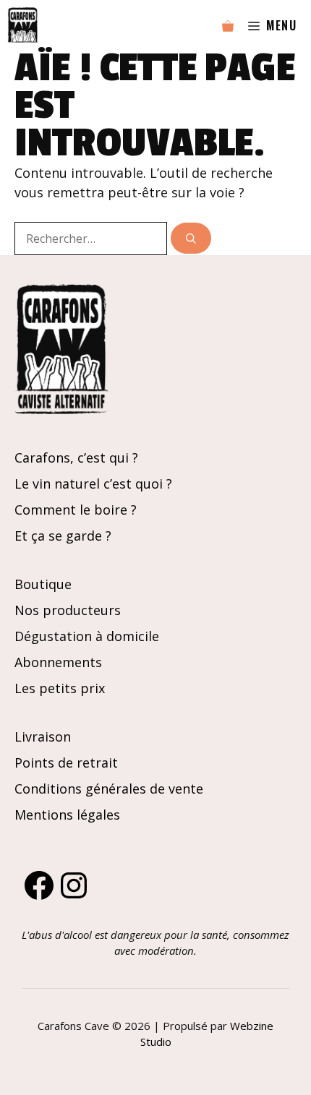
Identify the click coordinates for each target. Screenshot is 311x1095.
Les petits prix (59, 688)
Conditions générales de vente (108, 788)
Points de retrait (66, 762)
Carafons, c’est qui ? (76, 457)
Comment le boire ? (75, 509)
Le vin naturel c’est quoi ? (93, 483)
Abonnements (58, 662)
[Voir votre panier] (228, 25)
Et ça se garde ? (62, 535)
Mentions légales (67, 814)
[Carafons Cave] (22, 25)
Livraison (42, 736)
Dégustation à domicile (86, 636)
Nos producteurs (67, 610)
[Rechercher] (191, 238)
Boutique (43, 584)
